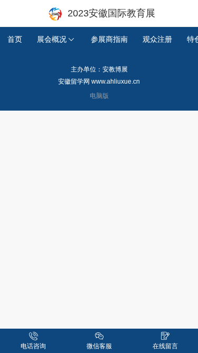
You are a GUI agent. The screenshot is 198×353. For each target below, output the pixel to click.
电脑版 (99, 95)
